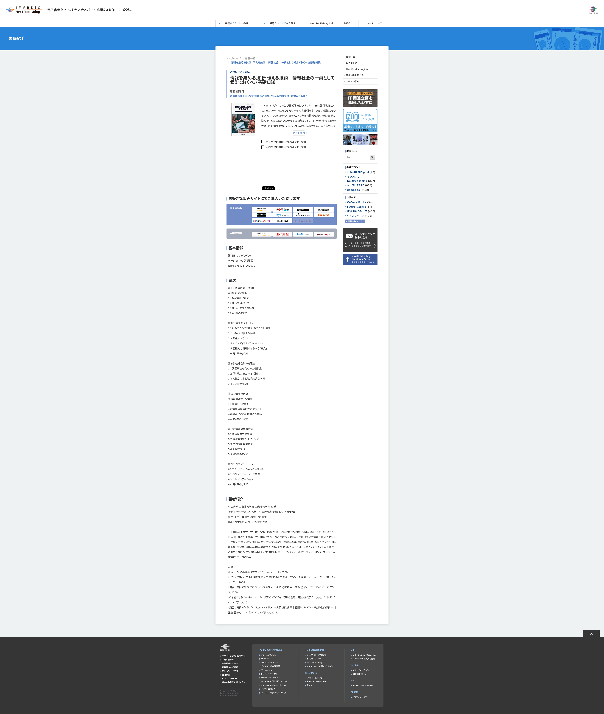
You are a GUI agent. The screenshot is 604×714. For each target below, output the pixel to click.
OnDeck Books (356, 202)
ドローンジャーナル (269, 674)
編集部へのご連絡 (230, 667)
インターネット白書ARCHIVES (320, 666)
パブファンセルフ (360, 697)
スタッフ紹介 (352, 81)
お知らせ (348, 23)
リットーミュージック (315, 678)
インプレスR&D (355, 185)
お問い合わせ (228, 659)
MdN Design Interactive (365, 655)
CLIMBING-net (360, 674)
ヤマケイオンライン (361, 670)
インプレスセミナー (269, 689)
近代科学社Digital (240, 71)
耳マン (309, 685)
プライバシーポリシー (231, 671)
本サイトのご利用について (233, 656)
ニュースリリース (373, 23)
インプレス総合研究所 (270, 666)
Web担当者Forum (269, 662)
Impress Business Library (273, 685)
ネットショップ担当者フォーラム (274, 681)
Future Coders (356, 206)
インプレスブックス (315, 659)
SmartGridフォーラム (270, 677)
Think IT (265, 659)
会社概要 (226, 675)
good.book (354, 189)
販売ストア (351, 63)
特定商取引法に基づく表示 (234, 682)
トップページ (233, 58)
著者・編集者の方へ (356, 75)
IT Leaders (266, 670)
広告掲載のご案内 (230, 663)
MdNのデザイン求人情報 (364, 659)
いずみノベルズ (356, 215)
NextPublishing (314, 662)
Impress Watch (268, 655)
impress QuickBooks (363, 685)
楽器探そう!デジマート (316, 681)
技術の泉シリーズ (357, 211)
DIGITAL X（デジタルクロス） (273, 692)
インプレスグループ (230, 678)
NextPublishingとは (321, 23)
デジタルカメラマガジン (317, 655)
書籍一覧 (250, 58)
